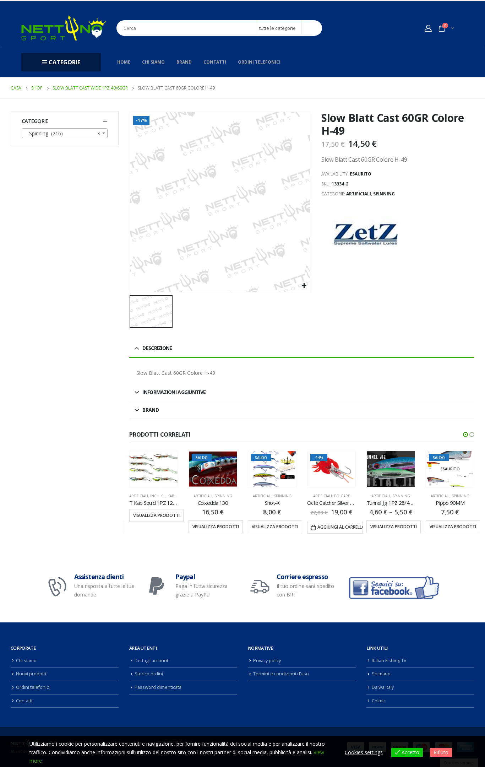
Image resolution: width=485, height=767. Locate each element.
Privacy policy (267, 661)
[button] (465, 434)
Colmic (379, 701)
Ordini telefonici (259, 62)
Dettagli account (151, 661)
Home (123, 62)
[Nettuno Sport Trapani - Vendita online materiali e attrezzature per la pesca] (63, 27)
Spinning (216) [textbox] (62, 133)
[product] (331, 469)
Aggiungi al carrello (281, 527)
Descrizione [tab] (157, 348)
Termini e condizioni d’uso (281, 674)
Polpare (283, 495)
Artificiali (358, 194)
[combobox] (65, 133)
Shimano (381, 674)
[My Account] (428, 28)
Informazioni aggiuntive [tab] (174, 392)
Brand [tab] (150, 409)
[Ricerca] (312, 28)
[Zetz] (365, 234)
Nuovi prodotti (31, 674)
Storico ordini (149, 674)
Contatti (214, 62)
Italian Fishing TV (389, 661)
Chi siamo (153, 62)
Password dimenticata (158, 687)
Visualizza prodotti (156, 527)
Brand (184, 62)
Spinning (384, 194)
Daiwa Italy (383, 687)
